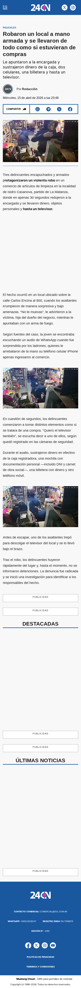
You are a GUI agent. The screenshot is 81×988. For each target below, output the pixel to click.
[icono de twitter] (65, 7)
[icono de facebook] (28, 945)
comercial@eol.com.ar (40, 911)
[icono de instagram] (73, 7)
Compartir (13, 109)
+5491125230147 (22, 921)
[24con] (41, 8)
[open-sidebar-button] (5, 7)
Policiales (9, 27)
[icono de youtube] (53, 945)
